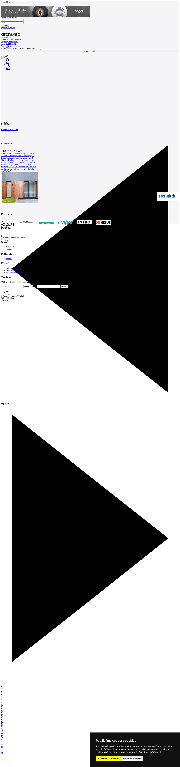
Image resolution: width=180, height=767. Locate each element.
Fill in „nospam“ (30, 286)
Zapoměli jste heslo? (9, 18)
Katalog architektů (13, 268)
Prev (3, 240)
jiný (39, 49)
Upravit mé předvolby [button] (132, 758)
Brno (22, 49)
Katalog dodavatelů (13, 270)
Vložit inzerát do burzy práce (17, 272)
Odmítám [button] (115, 758)
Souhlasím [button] (102, 758)
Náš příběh (10, 247)
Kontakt (9, 249)
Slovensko (31, 49)
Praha (15, 49)
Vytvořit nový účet (8, 28)
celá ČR (6, 49)
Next (6, 240)
